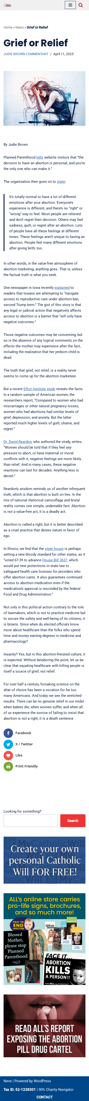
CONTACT (45, 1097)
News (19, 27)
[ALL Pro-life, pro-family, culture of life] (7, 5)
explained (62, 288)
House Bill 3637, (55, 560)
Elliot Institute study (39, 389)
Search (72, 821)
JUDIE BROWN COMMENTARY (26, 54)
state (61, 181)
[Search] (80, 5)
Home (8, 27)
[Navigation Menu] (70, 5)
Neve (8, 1081)
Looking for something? (22, 811)
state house (54, 549)
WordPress (42, 1081)
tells (39, 157)
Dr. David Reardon (18, 442)
